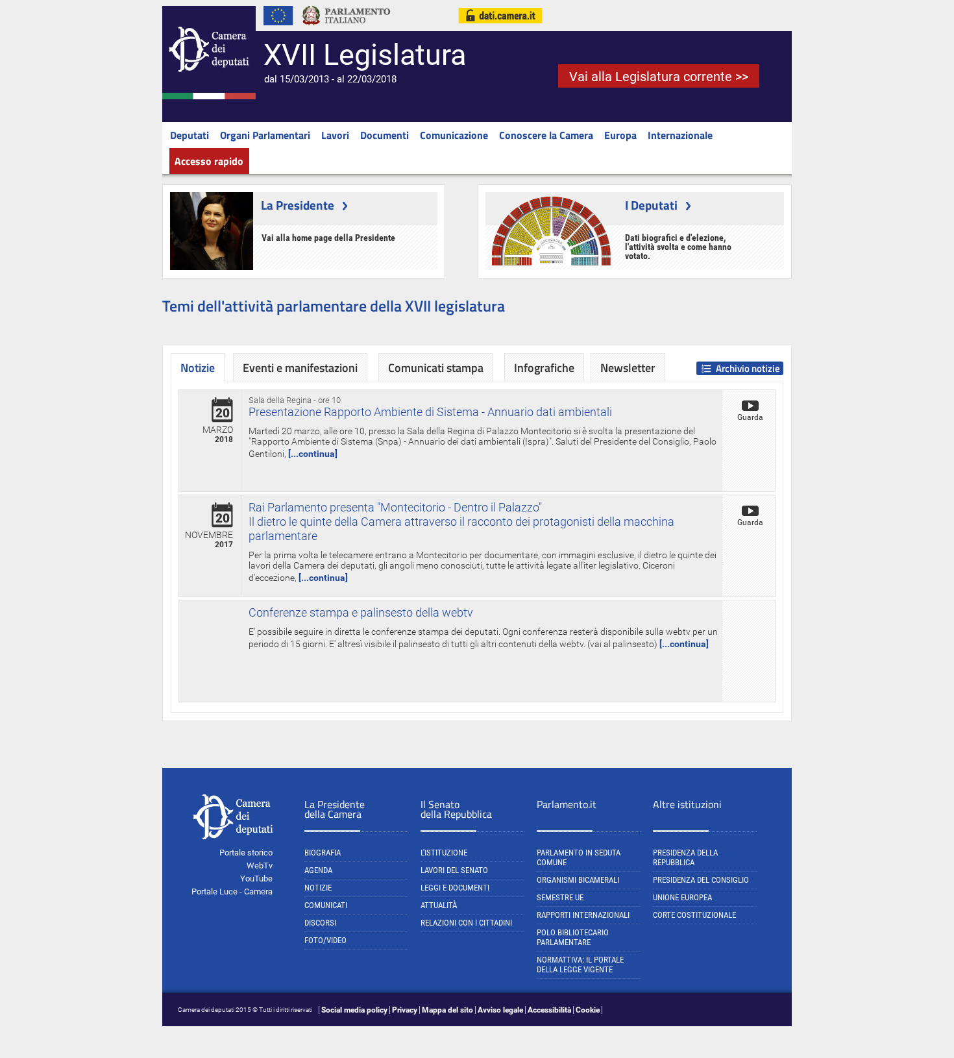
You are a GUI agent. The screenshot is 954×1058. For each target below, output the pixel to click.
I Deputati (651, 204)
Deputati (189, 135)
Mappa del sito (447, 1010)
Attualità (439, 905)
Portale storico (246, 852)
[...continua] (312, 454)
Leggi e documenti (455, 887)
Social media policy (354, 1010)
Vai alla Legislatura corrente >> (658, 76)
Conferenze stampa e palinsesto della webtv (361, 612)
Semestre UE (560, 897)
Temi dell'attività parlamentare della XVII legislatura (333, 305)
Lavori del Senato (454, 870)
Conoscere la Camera (546, 135)
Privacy (404, 1010)
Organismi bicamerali (578, 880)
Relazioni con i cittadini (466, 923)
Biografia (322, 852)
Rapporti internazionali (583, 915)
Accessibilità (549, 1010)
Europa (620, 135)
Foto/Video (325, 940)
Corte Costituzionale (694, 915)
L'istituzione (444, 852)
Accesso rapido (209, 161)
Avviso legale (500, 1010)
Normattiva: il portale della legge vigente (580, 964)
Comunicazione (454, 135)
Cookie (588, 1010)
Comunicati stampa (435, 368)
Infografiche (544, 368)
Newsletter (627, 368)
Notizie (318, 887)
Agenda (318, 870)
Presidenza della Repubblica (685, 857)
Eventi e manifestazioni (300, 368)
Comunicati (325, 905)
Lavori (335, 135)
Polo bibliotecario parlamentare (573, 937)
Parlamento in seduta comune (578, 857)
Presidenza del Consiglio (701, 880)
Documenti (384, 135)
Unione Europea (682, 897)
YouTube (256, 878)
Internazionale (680, 135)
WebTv (260, 865)
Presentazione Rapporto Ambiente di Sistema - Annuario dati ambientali (430, 412)
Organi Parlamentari (265, 135)
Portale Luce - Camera (232, 891)
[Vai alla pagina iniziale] (209, 96)
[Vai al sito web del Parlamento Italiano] (346, 28)
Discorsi (320, 923)
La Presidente (297, 204)
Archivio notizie (748, 368)
